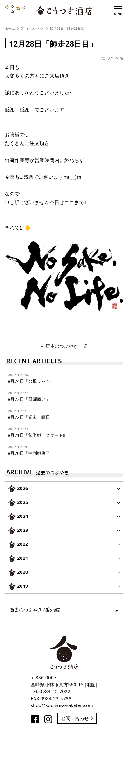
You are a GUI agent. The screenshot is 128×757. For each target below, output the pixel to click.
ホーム (10, 28)
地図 (91, 684)
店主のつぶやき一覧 (66, 346)
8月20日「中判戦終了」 (31, 450)
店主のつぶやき (32, 28)
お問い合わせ (75, 718)
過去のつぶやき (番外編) (35, 610)
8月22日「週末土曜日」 (31, 414)
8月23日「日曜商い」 (29, 396)
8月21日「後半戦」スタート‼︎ (36, 432)
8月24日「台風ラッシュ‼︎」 (34, 378)
